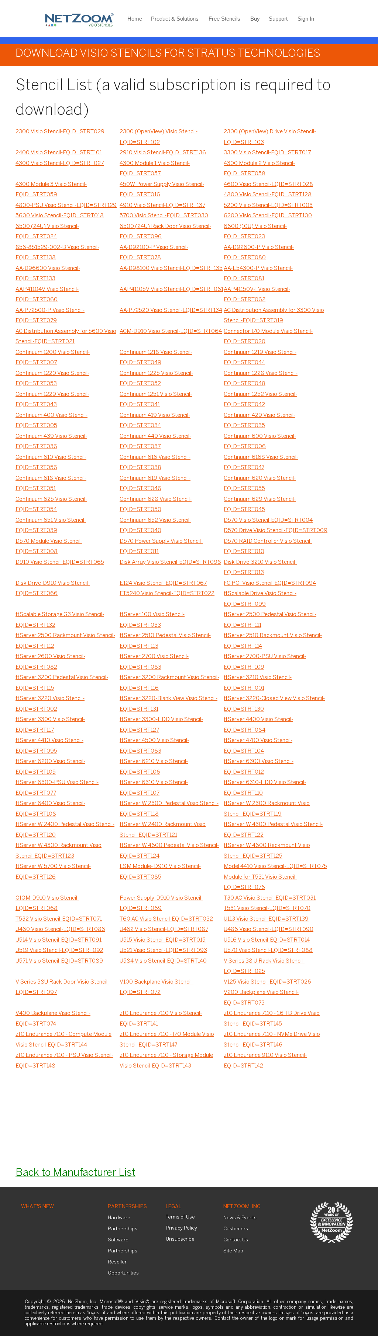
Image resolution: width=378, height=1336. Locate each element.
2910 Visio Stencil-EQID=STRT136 (163, 152)
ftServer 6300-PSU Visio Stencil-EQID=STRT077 (57, 788)
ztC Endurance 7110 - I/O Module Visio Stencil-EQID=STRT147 (167, 1040)
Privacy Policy (181, 1228)
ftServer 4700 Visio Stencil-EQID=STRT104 (258, 746)
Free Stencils (224, 18)
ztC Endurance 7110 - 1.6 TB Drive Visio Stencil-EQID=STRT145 (272, 1019)
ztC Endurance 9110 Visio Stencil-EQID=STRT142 (265, 1061)
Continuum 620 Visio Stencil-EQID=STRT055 (260, 484)
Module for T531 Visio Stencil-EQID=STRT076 (260, 882)
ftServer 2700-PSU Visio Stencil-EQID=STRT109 (265, 662)
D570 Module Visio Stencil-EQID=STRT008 (49, 547)
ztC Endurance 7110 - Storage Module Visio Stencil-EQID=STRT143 (166, 1061)
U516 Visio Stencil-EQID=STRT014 (267, 940)
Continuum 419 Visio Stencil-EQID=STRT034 (155, 421)
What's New (37, 1207)
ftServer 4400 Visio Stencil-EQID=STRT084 (258, 725)
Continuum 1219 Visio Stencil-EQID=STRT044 (260, 358)
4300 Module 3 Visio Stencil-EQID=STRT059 (51, 190)
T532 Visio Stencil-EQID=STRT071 (59, 919)
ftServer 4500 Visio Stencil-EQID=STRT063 (154, 746)
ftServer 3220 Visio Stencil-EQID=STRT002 (50, 704)
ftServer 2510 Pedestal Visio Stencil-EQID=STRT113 (165, 641)
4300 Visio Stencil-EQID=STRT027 (60, 163)
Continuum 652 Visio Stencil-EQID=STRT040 (155, 526)
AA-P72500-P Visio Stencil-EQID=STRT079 (50, 316)
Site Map (233, 1251)
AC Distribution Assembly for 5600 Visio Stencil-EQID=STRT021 (66, 337)
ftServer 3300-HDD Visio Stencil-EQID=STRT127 (161, 725)
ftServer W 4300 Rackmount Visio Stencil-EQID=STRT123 (59, 851)
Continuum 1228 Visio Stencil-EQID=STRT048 (261, 379)
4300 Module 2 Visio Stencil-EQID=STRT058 (259, 169)
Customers (235, 1229)
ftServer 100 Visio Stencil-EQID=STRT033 (152, 620)
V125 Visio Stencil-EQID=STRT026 (267, 982)
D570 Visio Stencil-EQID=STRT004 (268, 520)
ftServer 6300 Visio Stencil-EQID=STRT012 (258, 767)
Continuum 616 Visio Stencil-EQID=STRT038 (155, 463)
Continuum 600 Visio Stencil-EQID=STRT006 (260, 442)
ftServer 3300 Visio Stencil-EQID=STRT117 (50, 725)
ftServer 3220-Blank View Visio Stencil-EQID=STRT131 (168, 704)
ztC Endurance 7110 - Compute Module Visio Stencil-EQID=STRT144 (63, 1040)
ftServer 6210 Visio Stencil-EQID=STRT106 (154, 767)
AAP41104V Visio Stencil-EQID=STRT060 (47, 295)
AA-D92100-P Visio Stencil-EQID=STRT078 (154, 253)
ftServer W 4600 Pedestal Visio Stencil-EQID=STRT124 (169, 851)
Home (134, 18)
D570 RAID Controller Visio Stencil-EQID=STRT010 (268, 547)
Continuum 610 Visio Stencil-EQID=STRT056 (51, 463)
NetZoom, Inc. (242, 1207)
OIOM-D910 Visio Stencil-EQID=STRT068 (47, 903)
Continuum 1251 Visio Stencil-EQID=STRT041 (156, 400)
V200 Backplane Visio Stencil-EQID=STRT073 (261, 998)
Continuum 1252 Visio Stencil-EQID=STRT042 (260, 400)
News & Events (240, 1218)
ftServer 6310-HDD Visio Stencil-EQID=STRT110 (265, 788)
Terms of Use (180, 1217)
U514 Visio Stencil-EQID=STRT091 (59, 940)
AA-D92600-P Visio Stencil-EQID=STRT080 (259, 253)
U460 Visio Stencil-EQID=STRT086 (60, 929)
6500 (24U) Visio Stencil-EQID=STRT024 (47, 232)
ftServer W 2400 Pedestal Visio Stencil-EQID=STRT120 (65, 830)
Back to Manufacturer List (75, 1173)
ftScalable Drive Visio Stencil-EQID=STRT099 (260, 599)
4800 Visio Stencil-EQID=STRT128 (268, 194)
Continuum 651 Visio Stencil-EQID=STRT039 (51, 526)
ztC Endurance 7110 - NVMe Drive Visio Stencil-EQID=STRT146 (272, 1040)
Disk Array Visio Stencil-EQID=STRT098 (170, 562)
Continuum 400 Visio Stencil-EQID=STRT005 (51, 421)
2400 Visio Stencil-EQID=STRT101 (59, 152)
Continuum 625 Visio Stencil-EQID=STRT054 (51, 505)
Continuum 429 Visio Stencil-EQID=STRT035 (259, 421)
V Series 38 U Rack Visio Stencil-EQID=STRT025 (264, 966)
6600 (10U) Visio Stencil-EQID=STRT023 (255, 232)
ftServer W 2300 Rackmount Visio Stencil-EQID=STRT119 (267, 809)
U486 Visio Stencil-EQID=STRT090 (268, 929)
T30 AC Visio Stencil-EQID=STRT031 (270, 898)
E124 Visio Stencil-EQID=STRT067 (163, 583)
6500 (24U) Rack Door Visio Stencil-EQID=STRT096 (165, 232)
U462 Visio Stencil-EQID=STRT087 (164, 929)
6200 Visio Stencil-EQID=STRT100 (268, 215)
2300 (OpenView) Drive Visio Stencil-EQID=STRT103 (270, 137)
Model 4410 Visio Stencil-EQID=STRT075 (275, 866)
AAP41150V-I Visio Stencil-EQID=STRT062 (257, 295)
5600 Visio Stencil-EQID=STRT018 (60, 215)
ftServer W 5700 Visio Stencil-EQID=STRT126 (53, 872)
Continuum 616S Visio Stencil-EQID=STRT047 (261, 463)
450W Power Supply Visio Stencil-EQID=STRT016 (162, 190)
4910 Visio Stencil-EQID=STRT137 (162, 205)
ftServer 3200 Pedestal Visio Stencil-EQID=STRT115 (62, 683)
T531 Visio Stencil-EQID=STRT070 (267, 908)
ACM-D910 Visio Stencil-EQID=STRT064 (171, 331)
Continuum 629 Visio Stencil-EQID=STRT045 (260, 505)
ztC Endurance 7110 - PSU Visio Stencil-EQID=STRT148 (64, 1061)
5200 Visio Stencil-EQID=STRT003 (268, 205)
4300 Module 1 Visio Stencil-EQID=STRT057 (155, 169)
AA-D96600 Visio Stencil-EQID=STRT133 (48, 274)
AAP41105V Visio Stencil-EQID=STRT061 (171, 289)
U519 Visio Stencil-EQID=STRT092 (59, 950)
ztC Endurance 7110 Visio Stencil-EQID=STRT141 (161, 1019)
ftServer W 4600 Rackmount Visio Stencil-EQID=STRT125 (267, 851)
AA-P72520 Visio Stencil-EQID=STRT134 (171, 310)
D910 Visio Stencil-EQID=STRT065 (60, 562)
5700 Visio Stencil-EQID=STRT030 (164, 215)
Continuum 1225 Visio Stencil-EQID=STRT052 (156, 379)
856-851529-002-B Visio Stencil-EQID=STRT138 (57, 253)
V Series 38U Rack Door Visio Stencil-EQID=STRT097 (62, 987)
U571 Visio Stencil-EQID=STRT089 (59, 961)
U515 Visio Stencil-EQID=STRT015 (163, 940)
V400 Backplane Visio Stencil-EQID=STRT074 (53, 1019)
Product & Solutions (175, 18)
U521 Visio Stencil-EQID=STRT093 (163, 950)
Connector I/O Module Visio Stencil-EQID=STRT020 (268, 337)
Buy (255, 18)
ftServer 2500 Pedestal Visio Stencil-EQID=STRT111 (270, 620)
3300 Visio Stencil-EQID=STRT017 (267, 152)
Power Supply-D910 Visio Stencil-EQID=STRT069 (161, 903)
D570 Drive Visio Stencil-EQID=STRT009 (275, 530)
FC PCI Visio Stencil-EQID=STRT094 (270, 583)
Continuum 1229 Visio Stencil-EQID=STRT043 (52, 400)
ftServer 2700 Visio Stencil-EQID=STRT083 (154, 662)
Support (278, 18)
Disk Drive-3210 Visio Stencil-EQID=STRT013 (260, 568)
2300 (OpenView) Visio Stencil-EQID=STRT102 (158, 137)
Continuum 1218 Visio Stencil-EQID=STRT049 (156, 358)
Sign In (306, 18)
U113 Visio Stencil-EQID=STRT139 (266, 919)
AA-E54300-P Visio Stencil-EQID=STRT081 (258, 274)
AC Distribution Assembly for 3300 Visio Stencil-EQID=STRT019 (274, 316)
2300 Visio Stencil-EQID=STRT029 (60, 131)
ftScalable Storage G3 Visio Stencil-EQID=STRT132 (60, 620)
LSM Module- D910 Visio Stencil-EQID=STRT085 (160, 872)
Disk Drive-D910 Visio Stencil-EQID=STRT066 (53, 589)
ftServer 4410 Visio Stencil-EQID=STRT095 (49, 746)
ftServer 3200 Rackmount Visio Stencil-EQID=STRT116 (169, 683)
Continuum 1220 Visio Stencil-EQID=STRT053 (52, 379)
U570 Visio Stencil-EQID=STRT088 (268, 950)
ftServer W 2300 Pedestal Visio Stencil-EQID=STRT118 (169, 809)
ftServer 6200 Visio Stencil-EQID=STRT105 (50, 767)
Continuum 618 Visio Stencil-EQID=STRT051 (51, 484)
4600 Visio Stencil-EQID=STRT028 (268, 184)
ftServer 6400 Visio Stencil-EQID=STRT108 (50, 809)
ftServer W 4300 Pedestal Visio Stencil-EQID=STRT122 (273, 830)
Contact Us (235, 1240)
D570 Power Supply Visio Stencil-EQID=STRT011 (161, 547)
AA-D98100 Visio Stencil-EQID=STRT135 (171, 268)
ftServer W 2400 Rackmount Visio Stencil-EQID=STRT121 (163, 830)
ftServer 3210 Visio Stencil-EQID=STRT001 (258, 683)
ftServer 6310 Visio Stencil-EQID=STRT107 (154, 788)
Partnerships (127, 1207)
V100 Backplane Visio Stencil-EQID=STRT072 (156, 987)
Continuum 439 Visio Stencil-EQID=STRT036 (51, 442)
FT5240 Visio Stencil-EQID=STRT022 (167, 593)
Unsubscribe (180, 1239)
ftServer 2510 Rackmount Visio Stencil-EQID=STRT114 (273, 641)
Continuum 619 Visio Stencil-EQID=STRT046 (155, 484)
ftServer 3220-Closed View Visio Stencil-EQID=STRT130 (274, 704)
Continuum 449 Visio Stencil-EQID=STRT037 (155, 442)
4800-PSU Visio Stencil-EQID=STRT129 (66, 205)
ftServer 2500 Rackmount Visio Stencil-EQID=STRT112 (65, 641)
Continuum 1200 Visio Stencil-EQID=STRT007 (53, 358)
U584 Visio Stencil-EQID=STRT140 (163, 961)
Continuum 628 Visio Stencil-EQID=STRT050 (156, 505)
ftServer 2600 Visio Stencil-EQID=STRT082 (50, 662)
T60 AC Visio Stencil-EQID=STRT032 (166, 919)
